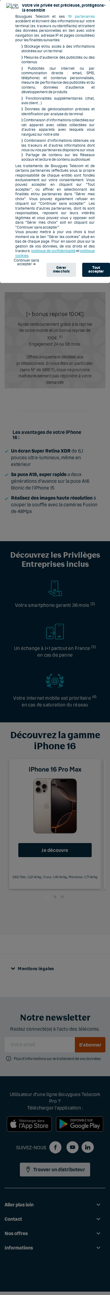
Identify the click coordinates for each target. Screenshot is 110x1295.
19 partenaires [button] (81, 16)
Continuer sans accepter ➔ (26, 262)
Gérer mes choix (61, 270)
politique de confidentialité (53, 251)
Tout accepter (96, 270)
